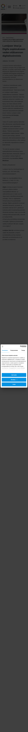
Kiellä (14, 384)
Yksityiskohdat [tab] (14, 350)
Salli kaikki (14, 375)
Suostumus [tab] (5, 350)
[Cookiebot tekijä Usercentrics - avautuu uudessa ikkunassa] (20, 346)
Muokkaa (13, 379)
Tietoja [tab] (23, 350)
